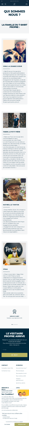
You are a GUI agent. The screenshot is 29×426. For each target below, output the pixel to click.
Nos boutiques (20, 370)
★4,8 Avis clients (20, 383)
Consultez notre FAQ (7, 368)
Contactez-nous (6, 370)
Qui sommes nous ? (21, 368)
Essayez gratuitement (19, 379)
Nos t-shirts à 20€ (21, 376)
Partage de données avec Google (10, 418)
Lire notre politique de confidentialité (10, 410)
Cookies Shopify (6, 416)
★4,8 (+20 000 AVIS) (14, 1)
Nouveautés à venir (21, 373)
